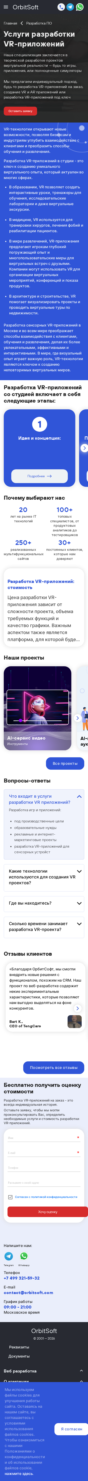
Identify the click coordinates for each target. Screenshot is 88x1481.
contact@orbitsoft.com (28, 1292)
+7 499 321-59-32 (21, 1278)
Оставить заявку (20, 111)
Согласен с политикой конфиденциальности (46, 1197)
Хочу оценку (47, 1212)
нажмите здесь (19, 1473)
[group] (37, 708)
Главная (10, 23)
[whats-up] (79, 7)
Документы (19, 1356)
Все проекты (65, 763)
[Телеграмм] (70, 7)
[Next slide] (77, 718)
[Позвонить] (61, 7)
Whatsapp (23, 1265)
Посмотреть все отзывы (53, 1067)
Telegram (9, 1265)
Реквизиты (19, 1347)
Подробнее (36, 476)
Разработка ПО (39, 23)
